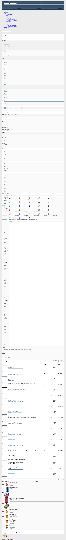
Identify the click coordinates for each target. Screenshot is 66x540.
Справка (7, 15)
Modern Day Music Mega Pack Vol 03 (13, 467)
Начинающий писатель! (22, 212)
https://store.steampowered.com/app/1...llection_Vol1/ (15, 434)
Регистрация (6, 1)
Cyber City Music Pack (11, 444)
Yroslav (5, 71)
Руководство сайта (10, 24)
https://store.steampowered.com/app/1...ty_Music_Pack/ (15, 445)
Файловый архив (6, 27)
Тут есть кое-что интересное (32, 212)
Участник (20, 216)
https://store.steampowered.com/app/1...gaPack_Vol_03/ (15, 469)
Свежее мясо (30, 216)
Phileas (5, 75)
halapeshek (7, 349)
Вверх (5, 533)
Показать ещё (3, 114)
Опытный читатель (50, 212)
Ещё (2, 58)
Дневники (5, 28)
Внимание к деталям (12, 212)
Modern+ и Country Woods (11, 473)
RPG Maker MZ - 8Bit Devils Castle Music (13, 411)
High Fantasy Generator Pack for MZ (12, 422)
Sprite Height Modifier (11, 461)
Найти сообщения (6, 44)
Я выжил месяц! (11, 216)
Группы (8, 17)
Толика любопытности (41, 212)
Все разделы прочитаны (11, 22)
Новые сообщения (9, 14)
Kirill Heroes (5, 62)
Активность (5, 103)
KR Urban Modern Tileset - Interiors (25, 349)
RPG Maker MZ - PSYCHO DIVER (12, 400)
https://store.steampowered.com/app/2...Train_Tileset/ (15, 390)
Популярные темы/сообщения (12, 20)
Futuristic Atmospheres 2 (11, 439)
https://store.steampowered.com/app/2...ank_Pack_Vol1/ (15, 374)
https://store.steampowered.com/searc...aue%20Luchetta (15, 474)
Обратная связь (6, 531)
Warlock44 (5, 97)
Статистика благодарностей (12, 19)
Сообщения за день (10, 23)
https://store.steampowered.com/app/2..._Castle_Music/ (15, 412)
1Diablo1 (5, 90)
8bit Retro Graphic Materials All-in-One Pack (14, 416)
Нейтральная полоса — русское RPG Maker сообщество (13, 532)
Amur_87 (5, 84)
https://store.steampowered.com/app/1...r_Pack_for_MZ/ (15, 423)
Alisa (4, 151)
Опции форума (8, 21)
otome (4, 96)
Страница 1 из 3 (55, 360)
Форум (5, 13)
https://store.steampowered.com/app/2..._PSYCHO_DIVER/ (15, 401)
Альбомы (9, 18)
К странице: (56, 479)
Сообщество (8, 16)
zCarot (6, 537)
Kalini (4, 93)
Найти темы (6, 45)
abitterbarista (5, 91)
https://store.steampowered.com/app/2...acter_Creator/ (15, 368)
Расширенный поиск (7, 32)
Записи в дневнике (7, 46)
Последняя (61, 360)
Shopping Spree (10, 428)
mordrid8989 (5, 94)
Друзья (5, 102)
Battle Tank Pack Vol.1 (11, 372)
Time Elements (10, 377)
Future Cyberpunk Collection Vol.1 (12, 433)
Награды (5, 105)
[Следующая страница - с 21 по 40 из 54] (59, 360)
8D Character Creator (11, 367)
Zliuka (31, 349)
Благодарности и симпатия (7, 104)
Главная (5, 11)
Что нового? (6, 12)
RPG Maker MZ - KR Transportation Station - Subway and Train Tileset (17, 389)
